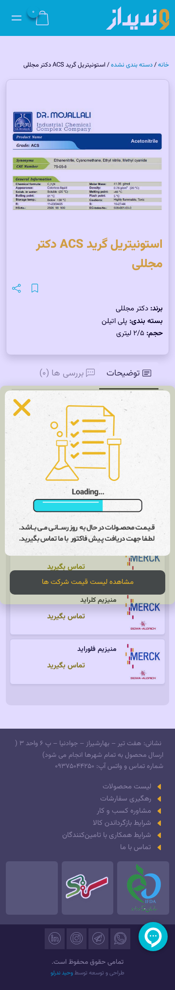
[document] (87, 495)
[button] (22, 407)
